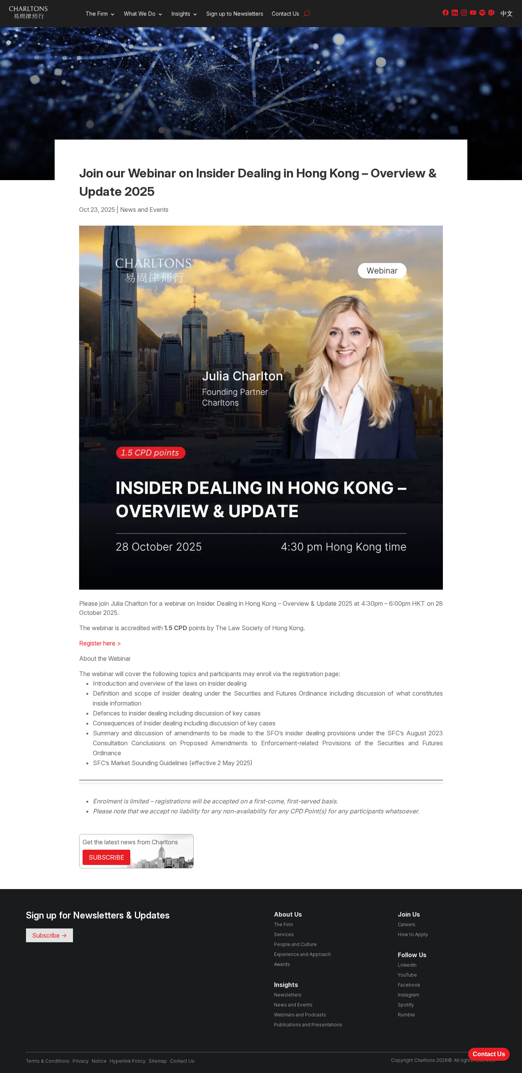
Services (284, 934)
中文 (507, 13)
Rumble (406, 1015)
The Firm (97, 13)
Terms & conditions (48, 1061)
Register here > (100, 643)
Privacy (81, 1061)
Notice (99, 1061)
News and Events (144, 209)
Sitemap (158, 1061)
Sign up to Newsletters (234, 13)
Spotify (406, 1005)
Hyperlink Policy (128, 1061)
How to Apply (413, 934)
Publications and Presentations (308, 1024)
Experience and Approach (302, 954)
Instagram (408, 995)
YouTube (407, 975)
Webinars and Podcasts (300, 1015)
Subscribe (106, 857)
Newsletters (288, 995)
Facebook (409, 985)
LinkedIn (407, 965)
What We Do (140, 13)
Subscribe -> (49, 935)
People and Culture (295, 944)
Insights (181, 13)
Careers (406, 924)
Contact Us (285, 13)
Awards (282, 964)
